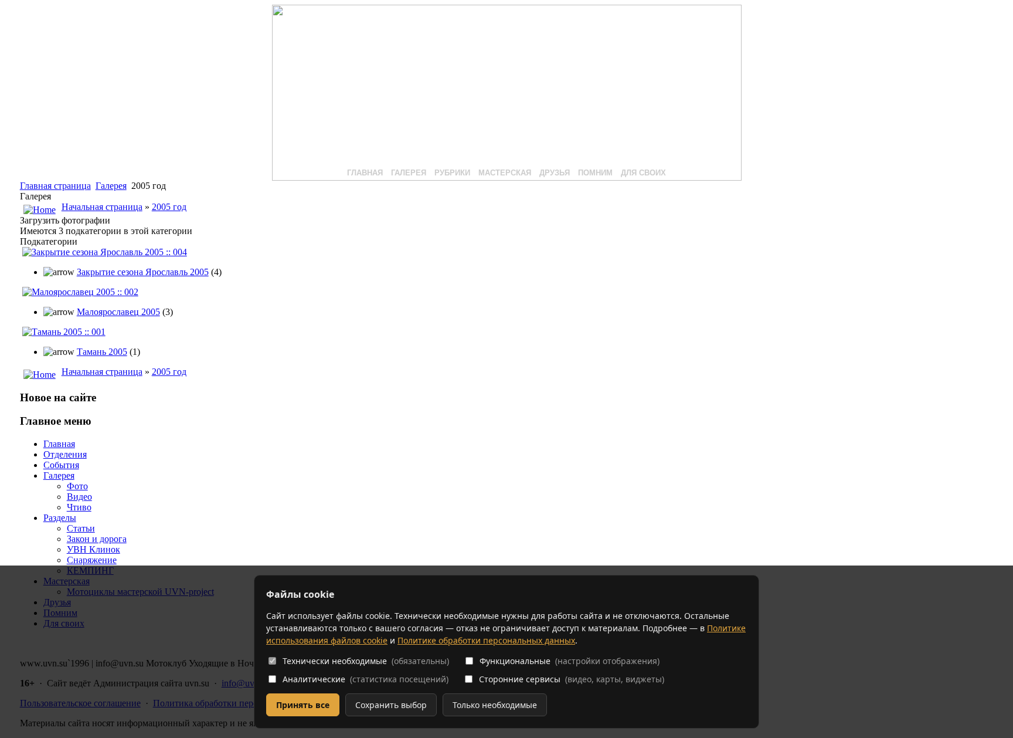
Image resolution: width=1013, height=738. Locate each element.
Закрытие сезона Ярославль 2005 (143, 272)
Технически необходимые (366, 660)
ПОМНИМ (595, 172)
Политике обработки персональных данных (486, 640)
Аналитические (365, 679)
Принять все (302, 704)
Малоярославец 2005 (118, 312)
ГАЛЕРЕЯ (408, 172)
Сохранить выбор (391, 704)
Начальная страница (102, 207)
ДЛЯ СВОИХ (643, 172)
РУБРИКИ (452, 172)
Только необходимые (495, 704)
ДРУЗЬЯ (554, 172)
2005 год (169, 207)
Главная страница (55, 186)
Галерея (111, 186)
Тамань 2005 (102, 352)
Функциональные (570, 660)
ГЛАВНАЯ (365, 172)
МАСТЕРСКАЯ (504, 172)
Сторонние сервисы (571, 679)
